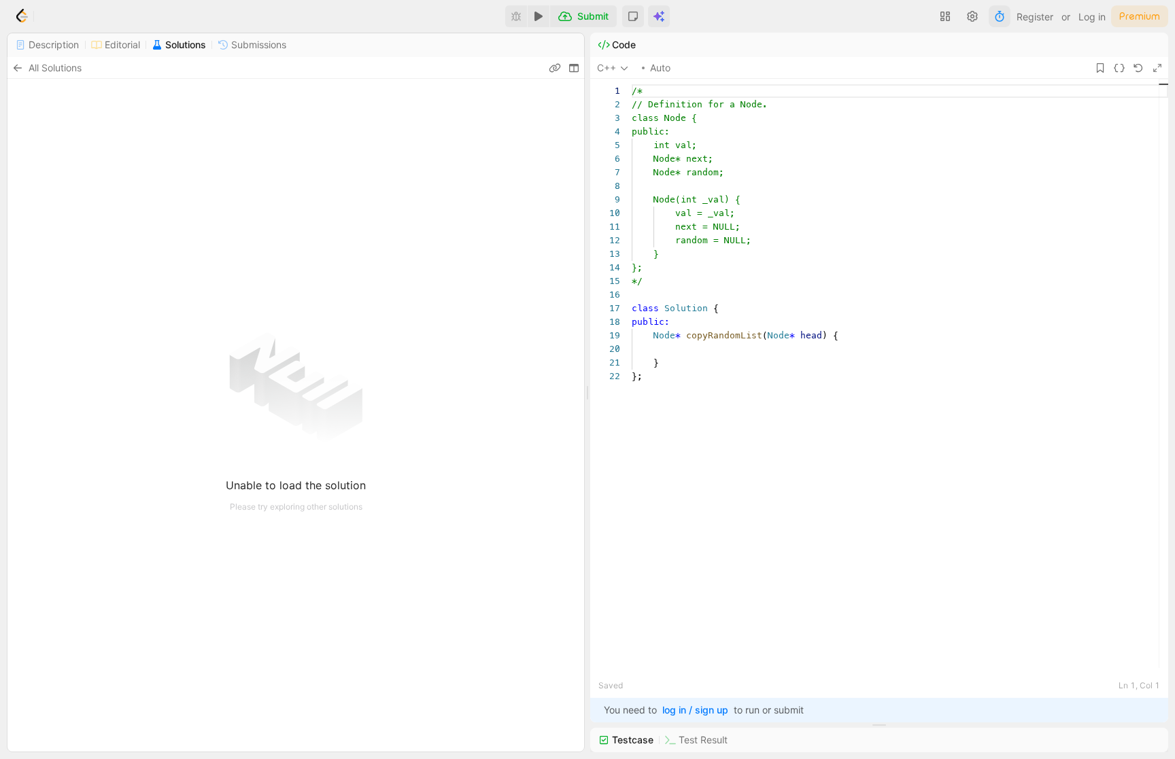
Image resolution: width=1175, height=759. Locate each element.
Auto (660, 67)
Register (1035, 16)
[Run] (538, 16)
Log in (1092, 16)
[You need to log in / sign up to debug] (516, 16)
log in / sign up (695, 710)
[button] (633, 16)
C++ (606, 67)
